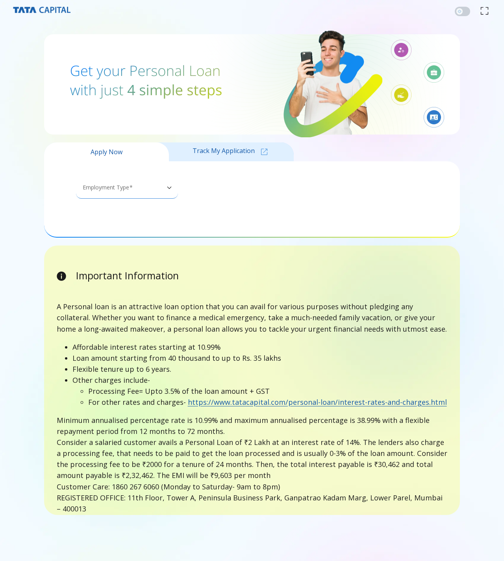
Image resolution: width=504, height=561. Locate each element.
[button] (462, 11)
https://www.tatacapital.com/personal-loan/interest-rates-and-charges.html (317, 402)
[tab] (106, 151)
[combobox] (127, 190)
